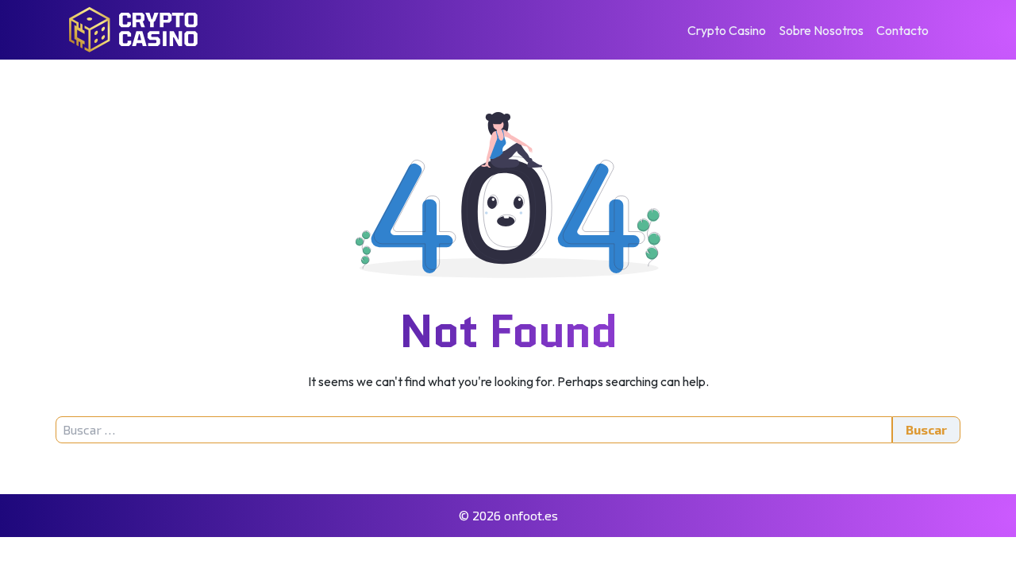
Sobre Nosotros (821, 30)
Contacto (902, 30)
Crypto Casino (726, 30)
